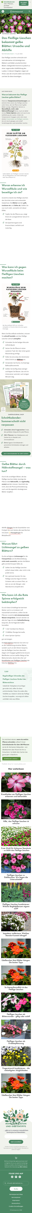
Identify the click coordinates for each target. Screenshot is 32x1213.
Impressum (16, 1200)
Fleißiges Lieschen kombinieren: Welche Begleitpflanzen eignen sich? (16, 906)
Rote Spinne (8, 643)
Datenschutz (16, 1203)
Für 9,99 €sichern (24, 3)
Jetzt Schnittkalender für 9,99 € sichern (16, 453)
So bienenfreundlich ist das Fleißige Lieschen (16, 988)
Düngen (10, 528)
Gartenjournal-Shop (16, 1194)
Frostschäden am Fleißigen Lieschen (17, 119)
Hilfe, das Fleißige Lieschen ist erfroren (16, 822)
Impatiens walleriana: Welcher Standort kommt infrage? (16, 934)
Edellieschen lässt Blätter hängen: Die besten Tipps (16, 961)
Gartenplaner (16, 1197)
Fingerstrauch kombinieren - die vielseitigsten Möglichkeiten (16, 1069)
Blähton (20, 360)
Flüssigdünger (16, 533)
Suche (16, 1189)
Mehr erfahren (23, 1167)
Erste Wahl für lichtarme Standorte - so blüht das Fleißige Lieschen (16, 849)
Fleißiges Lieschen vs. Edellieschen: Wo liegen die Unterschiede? (16, 877)
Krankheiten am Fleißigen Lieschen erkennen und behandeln (16, 795)
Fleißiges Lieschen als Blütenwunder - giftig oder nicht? (16, 1015)
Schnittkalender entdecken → (11, 758)
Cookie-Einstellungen (16, 1206)
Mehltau (11, 663)
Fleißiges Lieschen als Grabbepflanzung (16, 1042)
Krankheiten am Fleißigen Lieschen (14, 660)
